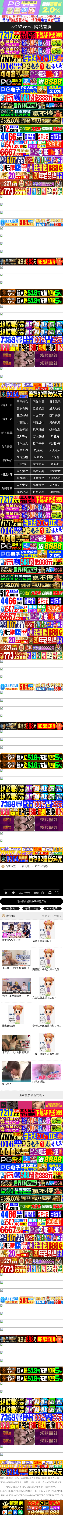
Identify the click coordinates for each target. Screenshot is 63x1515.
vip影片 (10, 908)
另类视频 (55, 422)
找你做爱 (55, 429)
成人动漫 (55, 408)
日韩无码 (55, 491)
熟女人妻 (38, 471)
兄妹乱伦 (38, 484)
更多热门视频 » (51, 916)
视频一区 (7, 405)
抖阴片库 (7, 474)
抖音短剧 (22, 457)
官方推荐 (7, 446)
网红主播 (38, 401)
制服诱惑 (55, 478)
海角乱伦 (38, 478)
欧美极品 (38, 408)
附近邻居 (22, 429)
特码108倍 (31, 908)
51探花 (55, 457)
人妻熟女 (22, 422)
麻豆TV (38, 457)
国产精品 (22, 401)
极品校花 (22, 491)
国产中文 (22, 484)
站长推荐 (7, 432)
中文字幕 (38, 415)
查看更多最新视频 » (31, 1095)
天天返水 (55, 450)
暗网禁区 (22, 478)
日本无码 (55, 401)
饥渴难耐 (38, 429)
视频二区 (7, 419)
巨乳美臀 (55, 415)
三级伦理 (22, 415)
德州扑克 (55, 443)
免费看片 (7, 488)
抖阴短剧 (38, 491)
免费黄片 (55, 471)
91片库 (22, 464)
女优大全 (38, 464)
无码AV (7, 460)
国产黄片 (22, 471)
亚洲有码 (22, 408)
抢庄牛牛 (38, 443)
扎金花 (38, 450)
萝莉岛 (55, 464)
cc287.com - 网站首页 (31, 26)
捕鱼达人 (22, 443)
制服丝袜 (38, 422)
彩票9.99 (22, 450)
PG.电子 (52, 908)
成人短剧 (55, 484)
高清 (36, 892)
